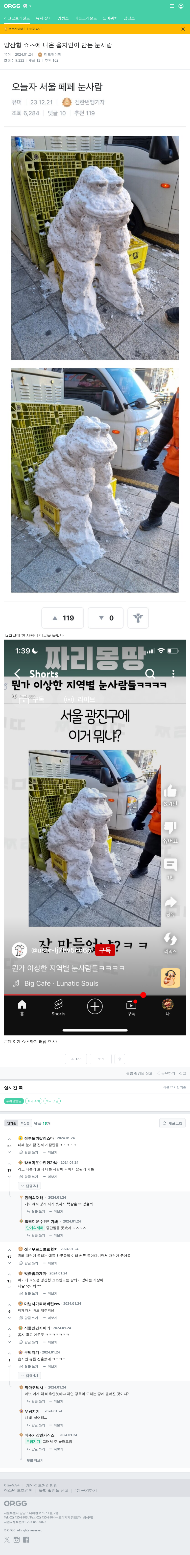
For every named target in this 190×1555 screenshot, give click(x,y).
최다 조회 (33, 1101)
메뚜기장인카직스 (39, 1434)
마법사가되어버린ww (42, 1303)
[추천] (9, 1139)
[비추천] (9, 1152)
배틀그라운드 (86, 17)
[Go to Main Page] (12, 6)
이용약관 (12, 1485)
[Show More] (27, 6)
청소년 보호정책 (18, 1490)
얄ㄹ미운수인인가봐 (41, 1162)
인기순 (11, 1123)
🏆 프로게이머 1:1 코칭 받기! (23, 29)
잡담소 (129, 17)
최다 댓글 (52, 1101)
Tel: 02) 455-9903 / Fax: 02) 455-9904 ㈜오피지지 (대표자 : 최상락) (48, 1517)
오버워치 (110, 17)
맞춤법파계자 (35, 1273)
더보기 (52, 1152)
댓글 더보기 (35, 1460)
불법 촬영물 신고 (54, 1490)
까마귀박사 (34, 1387)
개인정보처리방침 (42, 1485)
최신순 (25, 1123)
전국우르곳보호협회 (41, 1248)
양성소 (63, 17)
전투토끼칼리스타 (39, 1138)
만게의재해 (34, 1197)
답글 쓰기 (31, 1152)
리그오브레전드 (17, 17)
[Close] (183, 29)
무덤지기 (31, 1352)
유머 (7, 54)
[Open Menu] (181, 6)
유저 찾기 (44, 17)
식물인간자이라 (37, 1327)
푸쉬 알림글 (14, 1101)
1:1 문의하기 (86, 1490)
